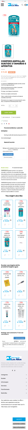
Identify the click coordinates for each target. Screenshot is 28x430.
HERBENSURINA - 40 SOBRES (7, 275)
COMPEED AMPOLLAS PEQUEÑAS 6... (7, 235)
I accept (19, 419)
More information (19, 427)
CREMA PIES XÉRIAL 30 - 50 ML (21, 306)
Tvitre (6, 124)
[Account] (25, 1)
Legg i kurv (9, 112)
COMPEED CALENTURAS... (7, 204)
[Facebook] (13, 370)
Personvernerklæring (10, 128)
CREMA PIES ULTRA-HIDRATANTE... (7, 306)
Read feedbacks (9, 154)
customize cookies (19, 424)
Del (4, 124)
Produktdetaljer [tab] (17, 167)
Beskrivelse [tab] (4, 167)
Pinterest (8, 124)
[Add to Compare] (5, 224)
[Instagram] (15, 370)
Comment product (8, 157)
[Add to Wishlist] (9, 224)
